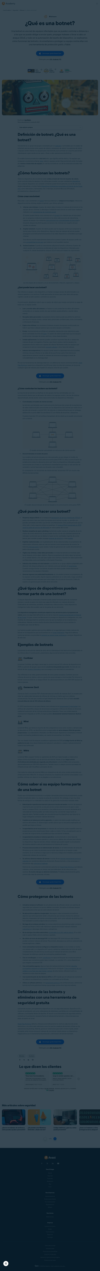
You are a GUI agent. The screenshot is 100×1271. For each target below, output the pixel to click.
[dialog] (50, 635)
